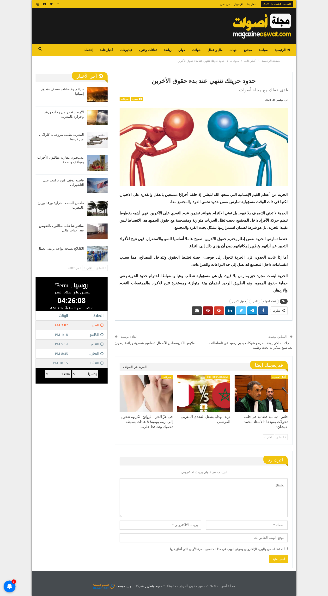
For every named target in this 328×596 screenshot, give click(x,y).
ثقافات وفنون (148, 50)
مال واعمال (215, 50)
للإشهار (238, 4)
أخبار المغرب (279, 376)
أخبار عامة (106, 50)
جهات (233, 50)
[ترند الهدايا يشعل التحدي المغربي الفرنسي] (203, 393)
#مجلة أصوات (269, 301)
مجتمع (248, 50)
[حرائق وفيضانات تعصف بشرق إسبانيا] (97, 94)
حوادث (196, 50)
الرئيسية (280, 50)
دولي (181, 50)
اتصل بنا (252, 4)
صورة (135, 99)
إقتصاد (88, 50)
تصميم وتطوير (154, 586)
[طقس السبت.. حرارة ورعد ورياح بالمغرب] (97, 208)
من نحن (225, 4)
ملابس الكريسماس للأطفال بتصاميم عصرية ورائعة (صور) (155, 343)
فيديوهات (126, 50)
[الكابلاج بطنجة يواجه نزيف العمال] (97, 254)
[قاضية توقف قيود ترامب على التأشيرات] (97, 185)
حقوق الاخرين (239, 301)
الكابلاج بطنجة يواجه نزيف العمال (60, 248)
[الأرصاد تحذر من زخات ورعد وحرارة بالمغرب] (97, 117)
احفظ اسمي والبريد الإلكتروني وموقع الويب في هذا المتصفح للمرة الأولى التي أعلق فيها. (226, 549)
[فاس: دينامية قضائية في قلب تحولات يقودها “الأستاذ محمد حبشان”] (261, 393)
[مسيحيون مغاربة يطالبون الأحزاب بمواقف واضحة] (97, 163)
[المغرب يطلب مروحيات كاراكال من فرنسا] (97, 140)
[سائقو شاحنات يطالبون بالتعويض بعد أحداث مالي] (97, 231)
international (218, 376)
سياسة (263, 50)
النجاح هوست (124, 586)
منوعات (124, 99)
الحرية (254, 301)
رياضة (167, 50)
